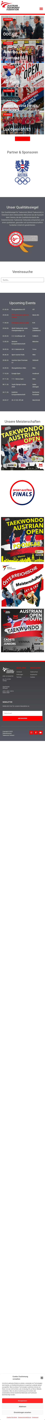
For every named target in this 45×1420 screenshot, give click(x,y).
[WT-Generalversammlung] (22, 60)
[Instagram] (31, 762)
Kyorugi (7, 19)
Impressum (35, 1417)
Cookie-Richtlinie (12, 1417)
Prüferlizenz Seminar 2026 (20, 352)
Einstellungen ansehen (22, 1412)
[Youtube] (40, 762)
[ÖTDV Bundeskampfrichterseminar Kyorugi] (22, 149)
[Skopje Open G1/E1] (22, 119)
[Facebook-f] (36, 762)
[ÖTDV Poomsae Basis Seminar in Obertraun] (22, 90)
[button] (42, 1378)
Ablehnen (22, 1407)
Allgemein (8, 49)
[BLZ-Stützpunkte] (22, 30)
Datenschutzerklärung (24, 1417)
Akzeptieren (22, 1401)
